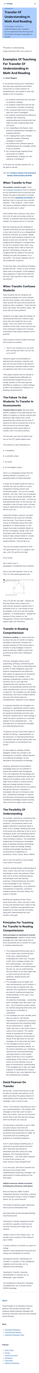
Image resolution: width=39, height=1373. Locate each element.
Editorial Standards (12, 1363)
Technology (9, 8)
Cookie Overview (11, 1355)
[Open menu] (35, 3)
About (4, 1300)
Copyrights (9, 1361)
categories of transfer (23, 198)
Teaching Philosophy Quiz (14, 1335)
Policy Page (9, 1350)
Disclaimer (9, 1358)
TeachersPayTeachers (13, 1332)
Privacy (7, 1353)
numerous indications (14, 190)
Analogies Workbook (12, 1330)
